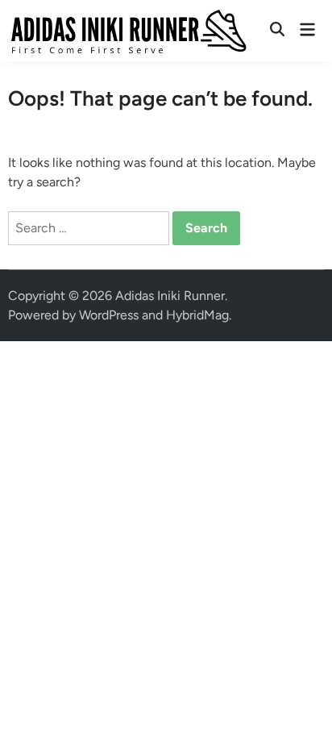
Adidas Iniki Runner (170, 295)
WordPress (109, 315)
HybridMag (197, 315)
